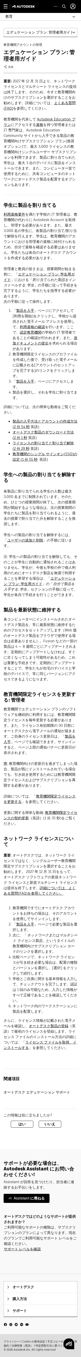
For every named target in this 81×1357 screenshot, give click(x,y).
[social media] (16, 1324)
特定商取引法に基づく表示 (52, 1345)
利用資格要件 (14, 214)
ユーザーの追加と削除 (25, 540)
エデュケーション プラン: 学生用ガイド (40, 581)
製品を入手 (25, 310)
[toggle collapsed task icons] (55, 6)
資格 (39, 124)
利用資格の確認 (32, 327)
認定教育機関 (30, 332)
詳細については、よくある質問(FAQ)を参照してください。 (40, 890)
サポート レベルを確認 (22, 1249)
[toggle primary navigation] (8, 6)
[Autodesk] (24, 6)
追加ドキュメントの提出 (45, 340)
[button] (38, 16)
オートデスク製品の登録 (48, 1026)
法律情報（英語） (22, 1345)
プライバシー (12, 1341)
